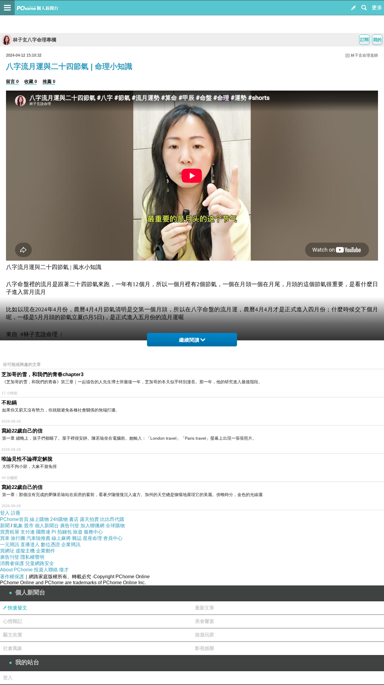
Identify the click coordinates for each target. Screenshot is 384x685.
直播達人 (30, 544)
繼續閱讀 (189, 339)
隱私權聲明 (32, 557)
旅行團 (18, 538)
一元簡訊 (9, 544)
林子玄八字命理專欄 (34, 39)
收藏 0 (30, 81)
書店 (74, 519)
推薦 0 (49, 81)
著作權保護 (12, 576)
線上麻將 (61, 538)
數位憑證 (50, 544)
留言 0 (12, 81)
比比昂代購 (112, 519)
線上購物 (39, 519)
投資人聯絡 (46, 569)
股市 (29, 525)
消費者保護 (12, 563)
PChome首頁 (14, 519)
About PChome (16, 569)
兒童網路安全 (39, 563)
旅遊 (77, 531)
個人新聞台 (47, 525)
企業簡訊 (70, 544)
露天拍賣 (89, 519)
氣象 (18, 525)
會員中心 (112, 538)
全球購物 (115, 525)
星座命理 (92, 538)
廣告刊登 (69, 525)
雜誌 (77, 538)
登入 (5, 513)
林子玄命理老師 (364, 55)
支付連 (27, 531)
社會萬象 (12, 648)
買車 (5, 538)
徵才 (64, 569)
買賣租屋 (9, 531)
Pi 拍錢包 (62, 531)
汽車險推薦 (38, 538)
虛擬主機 (25, 550)
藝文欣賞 (12, 634)
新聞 (5, 525)
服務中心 (93, 531)
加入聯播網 (92, 525)
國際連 (43, 531)
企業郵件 (45, 550)
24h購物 (59, 519)
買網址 (7, 550)
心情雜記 (12, 621)
